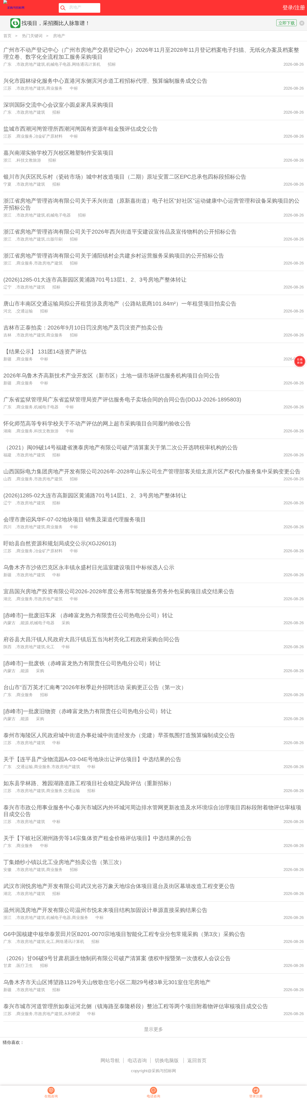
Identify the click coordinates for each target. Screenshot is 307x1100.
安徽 (7, 869)
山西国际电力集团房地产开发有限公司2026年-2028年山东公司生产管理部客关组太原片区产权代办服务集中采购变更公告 (152, 471)
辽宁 (7, 287)
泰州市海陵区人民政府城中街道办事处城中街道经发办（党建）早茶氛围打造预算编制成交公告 (119, 735)
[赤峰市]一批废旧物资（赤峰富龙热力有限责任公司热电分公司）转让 (87, 711)
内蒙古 (9, 622)
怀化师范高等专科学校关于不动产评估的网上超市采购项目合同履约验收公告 (97, 423)
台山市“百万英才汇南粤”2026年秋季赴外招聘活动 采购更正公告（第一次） (95, 687)
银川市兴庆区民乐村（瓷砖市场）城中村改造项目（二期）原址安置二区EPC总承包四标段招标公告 (124, 177)
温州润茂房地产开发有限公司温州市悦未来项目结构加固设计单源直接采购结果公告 (105, 910)
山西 (7, 478)
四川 (7, 526)
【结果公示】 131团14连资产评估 (45, 351)
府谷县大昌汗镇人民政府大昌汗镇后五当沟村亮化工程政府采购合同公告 (91, 639)
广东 (7, 64)
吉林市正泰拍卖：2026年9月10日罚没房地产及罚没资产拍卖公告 (83, 327)
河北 (7, 311)
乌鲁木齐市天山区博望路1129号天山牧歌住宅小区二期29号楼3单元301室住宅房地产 (107, 982)
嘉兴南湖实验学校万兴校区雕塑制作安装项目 (58, 153)
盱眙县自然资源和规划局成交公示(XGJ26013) (59, 543)
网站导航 (110, 1060)
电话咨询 (137, 1060)
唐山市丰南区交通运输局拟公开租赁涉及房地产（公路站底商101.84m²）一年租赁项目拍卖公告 (119, 303)
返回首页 (197, 1060)
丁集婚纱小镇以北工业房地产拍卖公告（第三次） (64, 862)
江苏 (7, 88)
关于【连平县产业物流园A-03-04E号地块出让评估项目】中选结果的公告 (92, 759)
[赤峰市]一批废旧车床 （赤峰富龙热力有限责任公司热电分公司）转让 (88, 615)
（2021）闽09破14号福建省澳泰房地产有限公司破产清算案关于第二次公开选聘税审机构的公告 (120, 447)
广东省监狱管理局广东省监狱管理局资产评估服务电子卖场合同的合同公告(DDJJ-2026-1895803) (122, 399)
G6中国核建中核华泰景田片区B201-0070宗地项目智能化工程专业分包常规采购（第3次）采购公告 (124, 934)
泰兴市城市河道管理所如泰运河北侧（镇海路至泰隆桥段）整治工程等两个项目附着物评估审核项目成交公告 (135, 1006)
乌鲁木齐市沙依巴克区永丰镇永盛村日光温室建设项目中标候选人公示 (88, 567)
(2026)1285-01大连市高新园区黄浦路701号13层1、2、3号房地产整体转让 (95, 279)
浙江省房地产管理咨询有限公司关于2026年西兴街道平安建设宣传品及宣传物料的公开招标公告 (119, 232)
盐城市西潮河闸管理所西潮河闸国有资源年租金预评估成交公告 (80, 129)
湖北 (7, 598)
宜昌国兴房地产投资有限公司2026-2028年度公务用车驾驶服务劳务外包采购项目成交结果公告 (118, 591)
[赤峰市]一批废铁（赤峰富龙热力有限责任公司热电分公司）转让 (82, 663)
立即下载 (286, 23)
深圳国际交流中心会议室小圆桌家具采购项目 (58, 105)
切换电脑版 (167, 1060)
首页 (7, 35)
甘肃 (7, 965)
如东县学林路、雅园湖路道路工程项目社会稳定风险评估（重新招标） (88, 783)
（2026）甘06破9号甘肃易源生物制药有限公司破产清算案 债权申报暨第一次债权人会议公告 (117, 958)
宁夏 (7, 184)
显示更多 (153, 1029)
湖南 (7, 431)
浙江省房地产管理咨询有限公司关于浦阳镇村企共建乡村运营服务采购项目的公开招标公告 (113, 256)
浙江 (7, 160)
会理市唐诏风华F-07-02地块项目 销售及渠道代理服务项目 (74, 519)
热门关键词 (32, 35)
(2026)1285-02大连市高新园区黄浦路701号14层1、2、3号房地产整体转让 (95, 495)
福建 (7, 455)
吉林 (7, 335)
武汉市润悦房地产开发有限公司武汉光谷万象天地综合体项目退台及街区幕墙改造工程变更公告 (119, 886)
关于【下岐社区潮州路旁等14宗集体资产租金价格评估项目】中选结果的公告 (97, 838)
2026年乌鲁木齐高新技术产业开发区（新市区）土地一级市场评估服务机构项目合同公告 (111, 375)
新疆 (7, 359)
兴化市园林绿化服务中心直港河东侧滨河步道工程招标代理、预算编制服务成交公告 (105, 81)
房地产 (59, 35)
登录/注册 (294, 8)
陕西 (7, 646)
